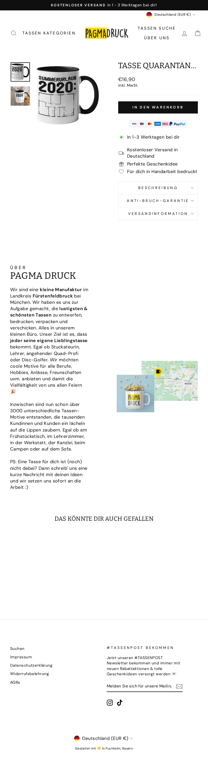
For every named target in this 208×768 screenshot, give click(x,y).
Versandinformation (158, 213)
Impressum (21, 657)
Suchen (17, 648)
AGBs (15, 682)
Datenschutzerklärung (31, 665)
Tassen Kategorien (49, 33)
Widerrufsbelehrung (29, 673)
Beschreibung (158, 187)
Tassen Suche (157, 28)
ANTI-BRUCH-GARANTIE (158, 200)
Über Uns (157, 38)
